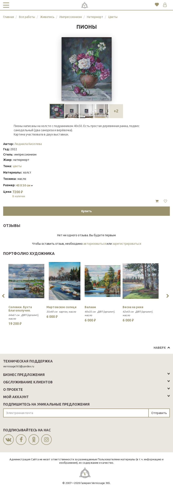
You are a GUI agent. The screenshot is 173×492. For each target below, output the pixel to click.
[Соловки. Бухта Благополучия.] (26, 281)
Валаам (90, 307)
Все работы (27, 17)
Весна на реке (133, 307)
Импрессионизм (70, 17)
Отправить (159, 413)
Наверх (160, 347)
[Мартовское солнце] (64, 281)
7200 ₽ (18, 194)
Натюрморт (95, 17)
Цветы (113, 17)
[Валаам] (102, 281)
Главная (8, 17)
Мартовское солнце (61, 307)
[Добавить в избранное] (165, 201)
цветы (17, 166)
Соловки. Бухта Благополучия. (20, 308)
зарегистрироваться (126, 243)
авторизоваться (94, 243)
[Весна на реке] (140, 281)
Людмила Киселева (28, 144)
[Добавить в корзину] (157, 201)
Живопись (47, 17)
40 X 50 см (23, 185)
